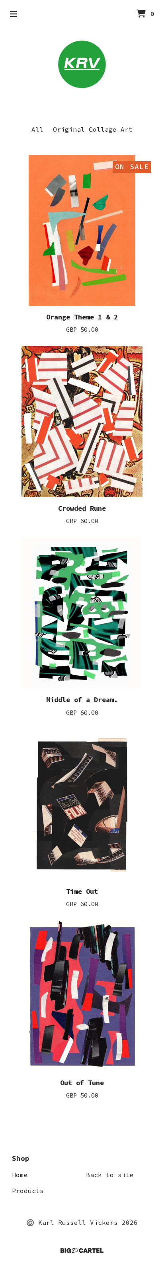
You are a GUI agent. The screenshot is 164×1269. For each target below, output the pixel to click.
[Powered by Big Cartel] (82, 1250)
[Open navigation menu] (13, 14)
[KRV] (82, 64)
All (37, 129)
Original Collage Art (93, 129)
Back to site (110, 1175)
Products (28, 1191)
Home (20, 1175)
